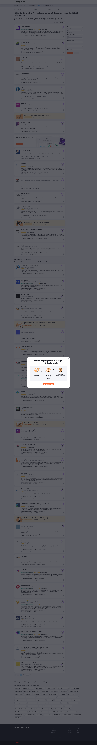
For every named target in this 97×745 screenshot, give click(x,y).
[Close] (68, 358)
